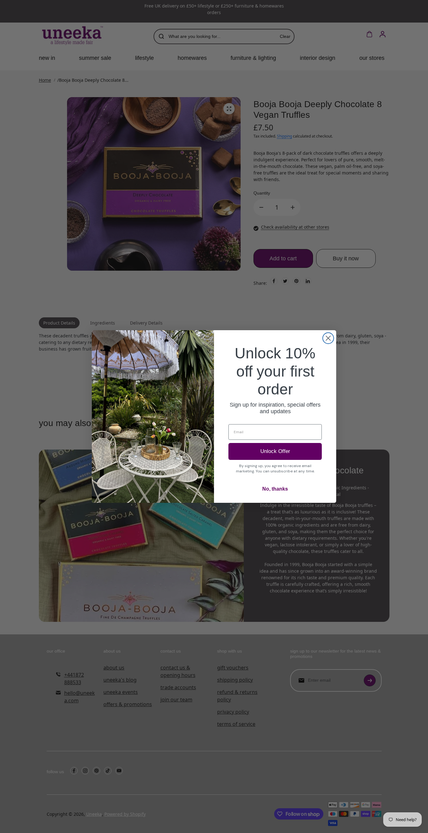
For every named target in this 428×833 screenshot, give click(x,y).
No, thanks (275, 489)
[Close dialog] (328, 338)
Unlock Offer (275, 451)
